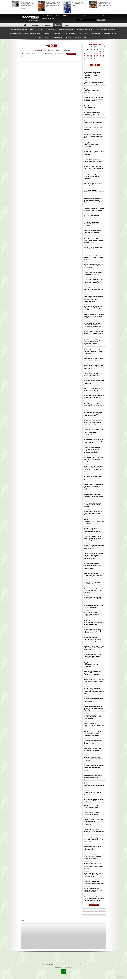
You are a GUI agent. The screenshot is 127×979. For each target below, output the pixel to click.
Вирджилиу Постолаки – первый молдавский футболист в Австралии (94, 152)
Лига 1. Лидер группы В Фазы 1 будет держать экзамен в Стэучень (94, 405)
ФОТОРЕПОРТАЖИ (51, 16)
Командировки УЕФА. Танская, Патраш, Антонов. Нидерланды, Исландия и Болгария (93, 98)
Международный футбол (85, 29)
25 (97, 56)
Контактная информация (73, 964)
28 (84, 58)
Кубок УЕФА (96, 33)
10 (94, 53)
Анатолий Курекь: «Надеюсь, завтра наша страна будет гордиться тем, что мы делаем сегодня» (27, 5)
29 (88, 58)
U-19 (80, 33)
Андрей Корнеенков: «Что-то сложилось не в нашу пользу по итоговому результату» (93, 889)
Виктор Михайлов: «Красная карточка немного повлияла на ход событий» (93, 168)
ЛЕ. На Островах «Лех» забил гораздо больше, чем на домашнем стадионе (93, 777)
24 (94, 56)
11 (97, 53)
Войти (104, 16)
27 (103, 56)
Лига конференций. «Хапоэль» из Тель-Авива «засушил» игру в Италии (94, 513)
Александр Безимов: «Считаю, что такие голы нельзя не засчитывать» (93, 232)
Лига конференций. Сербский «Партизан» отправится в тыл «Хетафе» (93, 590)
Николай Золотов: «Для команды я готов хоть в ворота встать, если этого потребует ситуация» (94, 898)
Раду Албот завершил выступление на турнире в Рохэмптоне (91, 664)
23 (91, 56)
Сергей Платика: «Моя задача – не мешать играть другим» (93, 273)
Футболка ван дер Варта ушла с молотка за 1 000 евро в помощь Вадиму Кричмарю (53, 4)
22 (88, 56)
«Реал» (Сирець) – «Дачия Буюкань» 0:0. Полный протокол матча (93, 257)
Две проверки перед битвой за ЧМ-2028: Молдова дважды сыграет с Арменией (93, 422)
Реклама (63, 964)
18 (97, 55)
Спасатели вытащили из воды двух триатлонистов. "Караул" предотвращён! (93, 716)
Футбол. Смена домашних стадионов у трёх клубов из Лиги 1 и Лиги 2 (94, 725)
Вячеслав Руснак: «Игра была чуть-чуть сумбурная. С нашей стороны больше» (93, 351)
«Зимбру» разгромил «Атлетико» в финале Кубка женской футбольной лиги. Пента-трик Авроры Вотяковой (94, 556)
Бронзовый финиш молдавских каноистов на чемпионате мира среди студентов (93, 440)
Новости (68, 37)
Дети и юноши (51, 29)
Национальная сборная (32, 33)
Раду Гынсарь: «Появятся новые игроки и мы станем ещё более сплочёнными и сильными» (93, 280)
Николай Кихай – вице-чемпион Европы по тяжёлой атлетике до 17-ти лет (93, 333)
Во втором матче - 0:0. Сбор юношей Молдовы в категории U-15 (94, 477)
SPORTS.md (37, 50)
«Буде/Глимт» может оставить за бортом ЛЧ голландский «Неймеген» (94, 144)
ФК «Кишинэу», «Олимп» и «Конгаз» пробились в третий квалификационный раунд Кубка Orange (94, 690)
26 (100, 56)
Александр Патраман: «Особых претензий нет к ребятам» (93, 359)
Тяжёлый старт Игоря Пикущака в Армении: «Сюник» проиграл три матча (94, 831)
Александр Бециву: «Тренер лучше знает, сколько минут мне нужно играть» (93, 839)
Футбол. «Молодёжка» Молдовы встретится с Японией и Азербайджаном (94, 546)
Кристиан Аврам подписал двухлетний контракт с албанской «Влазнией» (94, 758)
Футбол (57, 25)
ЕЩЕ (67, 25)
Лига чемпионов (56, 37)
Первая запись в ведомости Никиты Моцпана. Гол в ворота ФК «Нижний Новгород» (93, 136)
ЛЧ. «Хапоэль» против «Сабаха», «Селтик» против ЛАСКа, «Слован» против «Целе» (94, 733)
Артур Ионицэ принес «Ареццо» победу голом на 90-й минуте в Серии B (93, 307)
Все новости (94, 904)
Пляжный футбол (15, 33)
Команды (78, 37)
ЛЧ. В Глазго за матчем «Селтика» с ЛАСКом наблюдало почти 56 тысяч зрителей (94, 647)
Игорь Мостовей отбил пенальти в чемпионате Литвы (94, 106)
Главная (24, 25)
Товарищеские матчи (110, 33)
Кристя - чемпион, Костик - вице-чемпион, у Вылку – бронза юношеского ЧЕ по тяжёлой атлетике (94, 468)
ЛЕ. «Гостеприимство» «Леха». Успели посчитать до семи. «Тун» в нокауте (94, 521)
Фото (86, 37)
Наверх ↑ (120, 976)
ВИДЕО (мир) (59, 16)
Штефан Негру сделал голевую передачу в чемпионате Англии (94, 121)
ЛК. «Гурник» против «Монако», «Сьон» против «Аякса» (93, 606)
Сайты (50, 50)
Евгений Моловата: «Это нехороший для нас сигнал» (93, 160)
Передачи (58, 50)
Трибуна (67, 50)
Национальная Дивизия (19, 29)
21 (84, 56)
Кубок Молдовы (70, 33)
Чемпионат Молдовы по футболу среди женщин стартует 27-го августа (94, 681)
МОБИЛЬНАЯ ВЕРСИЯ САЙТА (48, 18)
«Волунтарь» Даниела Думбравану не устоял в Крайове (94, 191)
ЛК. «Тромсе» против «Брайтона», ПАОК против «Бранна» (92, 613)
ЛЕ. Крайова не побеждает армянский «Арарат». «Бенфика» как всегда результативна (94, 496)
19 (100, 55)
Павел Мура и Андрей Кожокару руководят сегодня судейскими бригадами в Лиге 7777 (94, 413)
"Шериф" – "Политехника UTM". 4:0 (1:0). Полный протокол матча (94, 248)
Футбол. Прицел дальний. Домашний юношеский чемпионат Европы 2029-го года (94, 622)
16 (91, 55)
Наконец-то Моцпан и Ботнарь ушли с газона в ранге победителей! (93, 699)
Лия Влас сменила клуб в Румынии (91, 216)
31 (94, 58)
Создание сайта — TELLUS (63, 974)
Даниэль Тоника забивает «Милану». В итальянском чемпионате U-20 (92, 114)
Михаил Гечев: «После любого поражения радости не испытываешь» (93, 847)
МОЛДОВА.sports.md (54, 964)
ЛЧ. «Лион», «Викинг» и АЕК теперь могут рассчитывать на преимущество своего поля (93, 750)
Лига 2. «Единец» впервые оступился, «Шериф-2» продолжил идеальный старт (93, 324)
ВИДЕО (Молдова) (67, 16)
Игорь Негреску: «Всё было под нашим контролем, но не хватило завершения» (94, 240)
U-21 (86, 33)
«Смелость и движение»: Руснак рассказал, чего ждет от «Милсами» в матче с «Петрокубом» (93, 431)
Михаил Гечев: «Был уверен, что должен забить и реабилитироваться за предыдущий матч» (93, 298)
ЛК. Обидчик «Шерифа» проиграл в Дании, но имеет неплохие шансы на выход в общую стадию (92, 566)
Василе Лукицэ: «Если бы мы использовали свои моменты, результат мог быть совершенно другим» (93, 865)
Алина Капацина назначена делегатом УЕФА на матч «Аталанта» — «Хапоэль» (92, 672)
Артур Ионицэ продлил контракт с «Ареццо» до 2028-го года (94, 800)
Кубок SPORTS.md (36, 29)
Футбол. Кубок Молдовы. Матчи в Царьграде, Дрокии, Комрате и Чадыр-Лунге (94, 708)
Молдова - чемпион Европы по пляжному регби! (93, 184)
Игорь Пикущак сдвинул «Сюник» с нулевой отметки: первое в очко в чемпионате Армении (94, 575)
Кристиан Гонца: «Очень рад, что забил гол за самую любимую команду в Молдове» (94, 856)
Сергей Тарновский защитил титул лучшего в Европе (79, 3)
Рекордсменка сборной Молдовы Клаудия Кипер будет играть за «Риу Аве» (94, 316)
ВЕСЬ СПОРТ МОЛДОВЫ (41, 25)
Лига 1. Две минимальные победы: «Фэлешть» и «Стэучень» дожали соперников (94, 381)
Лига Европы (43, 37)
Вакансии (82, 964)
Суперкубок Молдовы (66, 29)
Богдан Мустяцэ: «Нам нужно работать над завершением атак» (94, 289)
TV (45, 50)
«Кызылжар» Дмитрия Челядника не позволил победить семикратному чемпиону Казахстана (94, 822)
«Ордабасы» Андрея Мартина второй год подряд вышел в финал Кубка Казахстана (93, 656)
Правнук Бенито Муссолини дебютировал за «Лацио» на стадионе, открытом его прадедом (92, 74)
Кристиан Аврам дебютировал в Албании (94, 128)
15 (88, 55)
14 (84, 55)
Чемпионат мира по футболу (106, 29)
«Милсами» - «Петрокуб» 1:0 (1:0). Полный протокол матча (94, 374)
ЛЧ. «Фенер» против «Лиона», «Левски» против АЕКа (93, 806)
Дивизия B (57, 33)
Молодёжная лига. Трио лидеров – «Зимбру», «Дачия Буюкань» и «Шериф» (94, 176)
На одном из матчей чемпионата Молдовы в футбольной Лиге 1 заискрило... (93, 459)
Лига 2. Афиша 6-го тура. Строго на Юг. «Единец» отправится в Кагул (94, 397)
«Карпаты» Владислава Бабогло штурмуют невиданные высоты (94, 209)
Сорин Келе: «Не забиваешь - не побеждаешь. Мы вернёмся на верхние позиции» (93, 874)
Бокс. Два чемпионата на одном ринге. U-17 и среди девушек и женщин (93, 90)
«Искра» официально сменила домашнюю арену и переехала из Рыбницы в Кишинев (94, 741)
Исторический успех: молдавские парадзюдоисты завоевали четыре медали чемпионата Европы (94, 768)
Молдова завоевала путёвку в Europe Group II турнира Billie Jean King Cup (105, 4)
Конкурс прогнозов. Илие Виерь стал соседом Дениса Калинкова (94, 785)
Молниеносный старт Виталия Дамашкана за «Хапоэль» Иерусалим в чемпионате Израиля (94, 201)
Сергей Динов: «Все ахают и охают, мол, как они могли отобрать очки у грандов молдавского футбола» (92, 450)
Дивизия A (47, 33)
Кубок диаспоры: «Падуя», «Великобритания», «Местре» (94, 813)
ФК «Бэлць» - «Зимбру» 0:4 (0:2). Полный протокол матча (94, 389)
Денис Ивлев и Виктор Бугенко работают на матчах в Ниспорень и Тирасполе (94, 265)
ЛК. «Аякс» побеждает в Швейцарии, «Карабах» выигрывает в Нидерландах (93, 529)
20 (103, 55)
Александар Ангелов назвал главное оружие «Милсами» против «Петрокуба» (92, 538)
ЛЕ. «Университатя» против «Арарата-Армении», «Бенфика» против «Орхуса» (94, 630)
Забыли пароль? (99, 16)
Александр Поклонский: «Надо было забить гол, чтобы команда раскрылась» (94, 366)
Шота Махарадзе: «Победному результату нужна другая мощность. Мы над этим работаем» (93, 342)
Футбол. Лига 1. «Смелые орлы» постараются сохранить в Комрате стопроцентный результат (93, 487)
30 (91, 58)
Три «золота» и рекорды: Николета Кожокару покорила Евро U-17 (93, 223)
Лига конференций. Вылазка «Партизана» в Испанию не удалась (92, 504)
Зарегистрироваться (89, 16)
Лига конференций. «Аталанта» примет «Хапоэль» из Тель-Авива (94, 598)
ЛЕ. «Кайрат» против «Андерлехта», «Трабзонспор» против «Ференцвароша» (93, 639)
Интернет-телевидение (34, 20)
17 (94, 55)
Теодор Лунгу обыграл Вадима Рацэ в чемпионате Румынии (93, 83)
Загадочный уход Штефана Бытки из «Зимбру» (94, 582)
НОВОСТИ (44, 16)
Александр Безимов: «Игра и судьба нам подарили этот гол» (94, 882)
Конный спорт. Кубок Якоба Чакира (92, 793)
